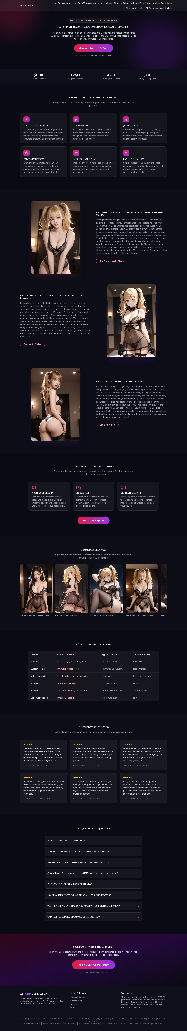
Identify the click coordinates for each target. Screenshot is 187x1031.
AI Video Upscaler (154, 8)
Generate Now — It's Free (93, 48)
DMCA (73, 1008)
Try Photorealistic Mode (112, 261)
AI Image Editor (121, 3)
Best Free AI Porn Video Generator (59, 1023)
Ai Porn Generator (24, 5)
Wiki (80, 1023)
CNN (129, 1023)
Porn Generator (92, 1023)
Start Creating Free (93, 520)
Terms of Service (77, 997)
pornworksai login (116, 1023)
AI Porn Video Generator (87, 3)
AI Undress (106, 3)
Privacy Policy (76, 1001)
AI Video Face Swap (162, 3)
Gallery (168, 8)
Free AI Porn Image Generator (148, 1023)
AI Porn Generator (64, 3)
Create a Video (107, 424)
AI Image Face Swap (140, 3)
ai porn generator (32, 1023)
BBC (104, 1023)
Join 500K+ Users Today (93, 964)
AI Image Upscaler (135, 8)
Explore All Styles (32, 344)
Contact (73, 1004)
